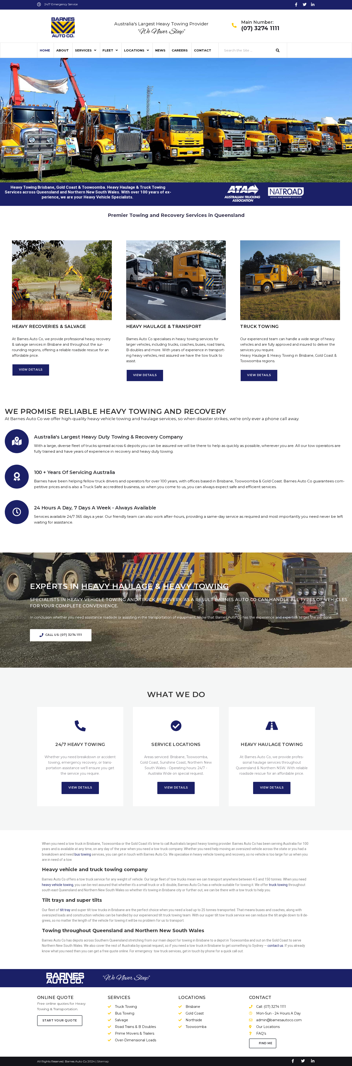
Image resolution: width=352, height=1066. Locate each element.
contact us (275, 946)
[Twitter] (304, 4)
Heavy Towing (131, 411)
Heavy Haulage (117, 586)
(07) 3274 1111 (260, 28)
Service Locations (175, 744)
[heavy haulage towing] (271, 725)
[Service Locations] (176, 725)
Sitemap (103, 1061)
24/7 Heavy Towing (80, 744)
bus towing (82, 854)
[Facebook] (296, 4)
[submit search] (277, 50)
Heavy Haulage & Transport (164, 326)
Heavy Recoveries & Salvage (49, 326)
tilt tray (64, 910)
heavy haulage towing (272, 744)
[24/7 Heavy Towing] (80, 725)
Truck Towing (259, 326)
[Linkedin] (313, 4)
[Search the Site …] (245, 50)
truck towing (278, 885)
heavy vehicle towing (57, 885)
